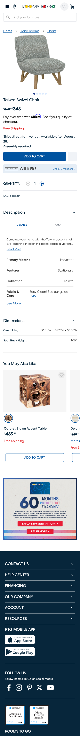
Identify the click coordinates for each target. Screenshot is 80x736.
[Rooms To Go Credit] (40, 503)
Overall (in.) (10, 330)
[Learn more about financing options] (40, 534)
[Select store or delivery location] (14, 6)
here (33, 295)
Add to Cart (34, 457)
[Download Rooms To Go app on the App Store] (20, 639)
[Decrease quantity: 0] (28, 183)
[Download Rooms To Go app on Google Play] (20, 651)
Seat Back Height (14, 340)
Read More (14, 249)
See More (14, 303)
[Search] (7, 17)
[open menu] (7, 6)
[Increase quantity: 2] (41, 183)
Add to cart (34, 156)
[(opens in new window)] (9, 687)
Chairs (51, 31)
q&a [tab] (58, 224)
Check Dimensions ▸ (64, 169)
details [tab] (21, 224)
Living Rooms (29, 31)
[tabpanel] (40, 269)
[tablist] (40, 224)
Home (7, 31)
